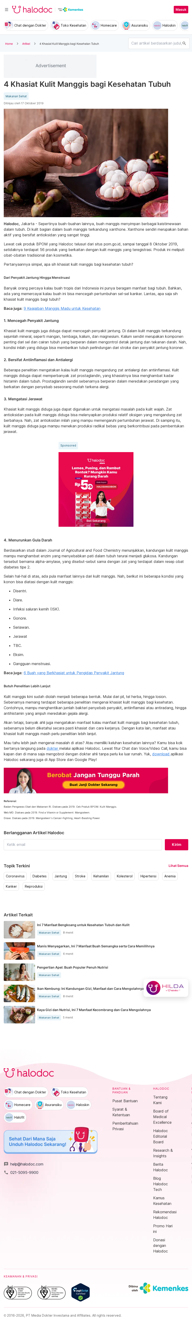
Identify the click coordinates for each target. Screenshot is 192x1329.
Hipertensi (148, 876)
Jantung (61, 876)
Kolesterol (125, 876)
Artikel (26, 43)
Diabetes (40, 876)
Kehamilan (101, 876)
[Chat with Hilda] (166, 988)
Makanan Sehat (16, 96)
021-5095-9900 (21, 1172)
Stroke (80, 876)
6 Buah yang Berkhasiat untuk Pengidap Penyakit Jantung (74, 672)
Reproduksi (34, 886)
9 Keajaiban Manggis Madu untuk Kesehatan (62, 308)
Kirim (176, 844)
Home (9, 43)
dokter (53, 748)
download (161, 754)
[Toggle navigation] (6, 9)
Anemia (170, 876)
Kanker (11, 886)
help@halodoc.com (23, 1164)
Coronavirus (15, 876)
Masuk (181, 9)
